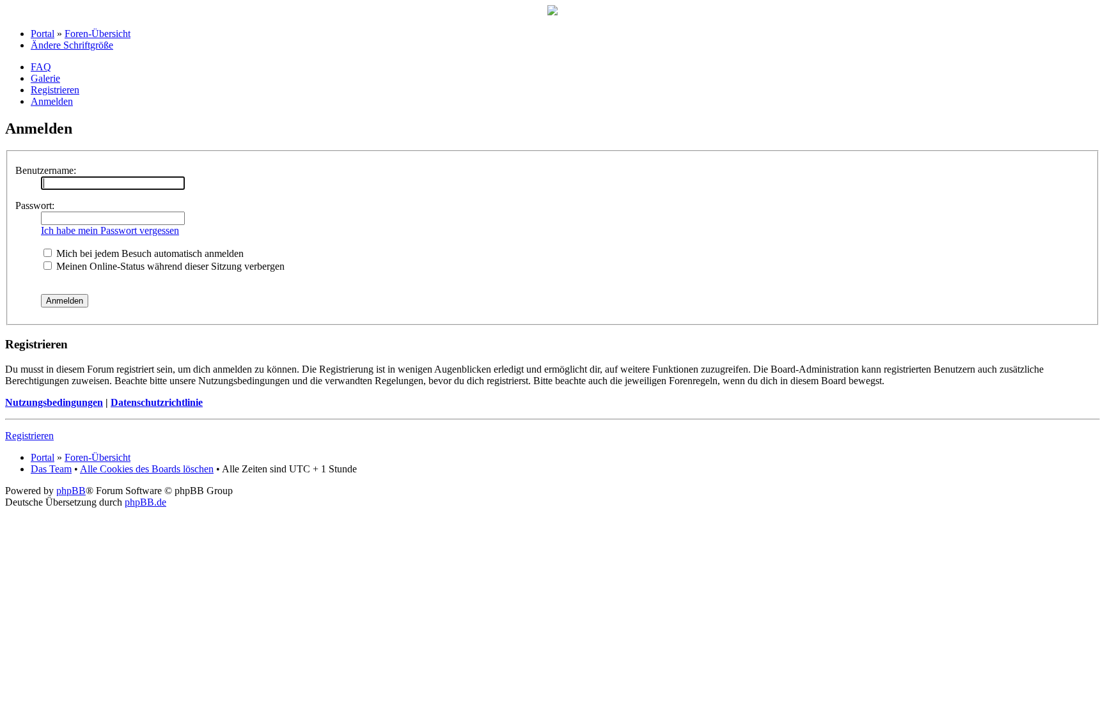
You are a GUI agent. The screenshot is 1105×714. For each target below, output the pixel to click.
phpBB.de (145, 502)
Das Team (51, 468)
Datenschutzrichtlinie (157, 402)
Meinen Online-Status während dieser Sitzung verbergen (169, 266)
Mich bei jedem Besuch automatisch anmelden (149, 253)
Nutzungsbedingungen (54, 402)
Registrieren (55, 89)
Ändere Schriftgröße (72, 45)
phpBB (71, 490)
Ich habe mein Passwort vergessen (110, 230)
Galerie (45, 78)
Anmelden (52, 101)
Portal (42, 33)
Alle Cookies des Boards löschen (147, 468)
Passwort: (34, 205)
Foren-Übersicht (97, 33)
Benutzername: (45, 170)
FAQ (41, 66)
